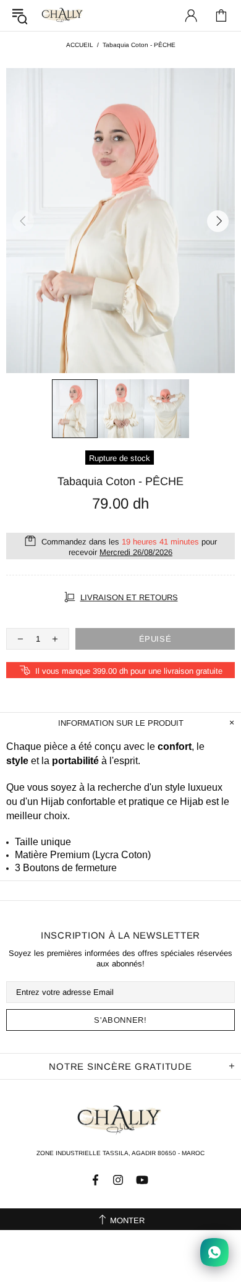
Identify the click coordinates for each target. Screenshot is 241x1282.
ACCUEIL (79, 44)
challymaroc (63, 15)
